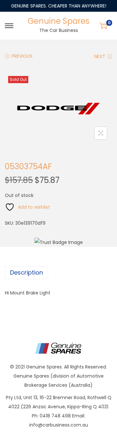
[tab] (58, 272)
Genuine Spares (58, 21)
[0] (103, 26)
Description (26, 272)
